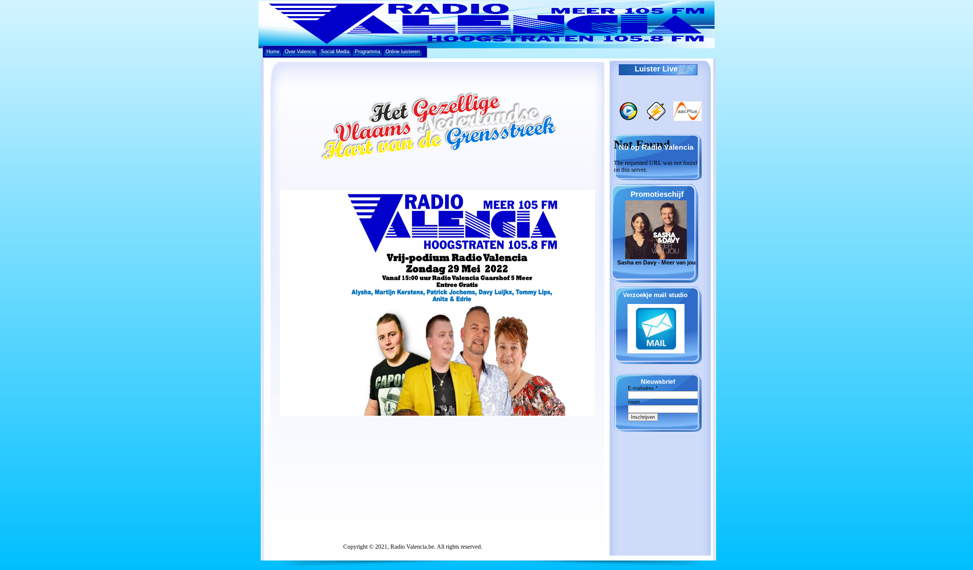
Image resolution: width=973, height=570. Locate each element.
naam (634, 402)
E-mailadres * (643, 388)
